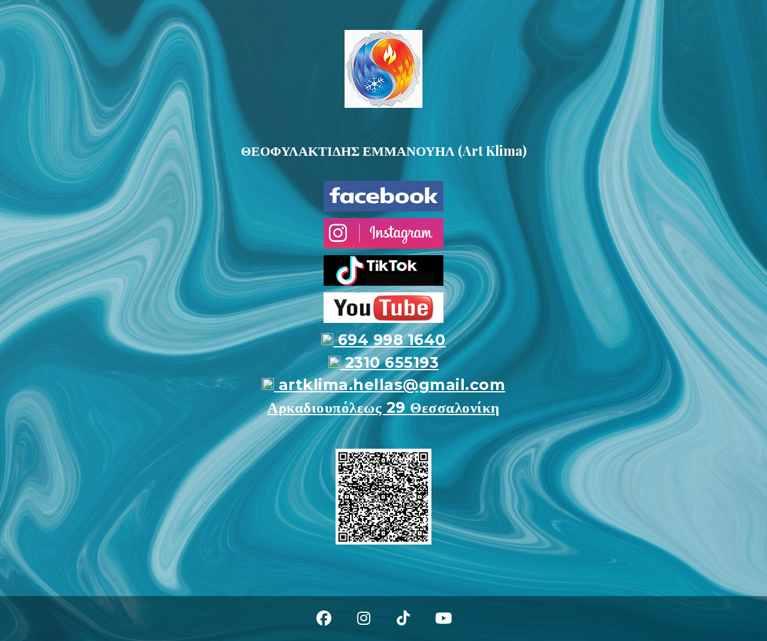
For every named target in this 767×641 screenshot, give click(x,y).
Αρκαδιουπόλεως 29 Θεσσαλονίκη (383, 407)
